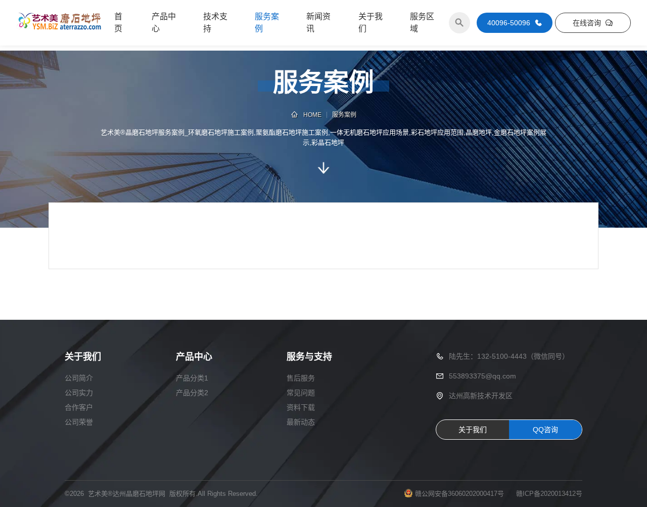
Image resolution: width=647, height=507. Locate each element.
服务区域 (422, 22)
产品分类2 (192, 393)
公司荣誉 (79, 422)
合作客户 (79, 407)
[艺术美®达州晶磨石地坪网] (59, 23)
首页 (118, 22)
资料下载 (301, 407)
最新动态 (301, 422)
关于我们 (370, 22)
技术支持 (215, 22)
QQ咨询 (545, 430)
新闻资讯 (318, 22)
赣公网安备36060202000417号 (459, 493)
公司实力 (79, 393)
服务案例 (267, 22)
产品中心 (164, 22)
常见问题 (301, 393)
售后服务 (301, 378)
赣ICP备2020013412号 (549, 493)
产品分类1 (192, 378)
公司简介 (79, 378)
